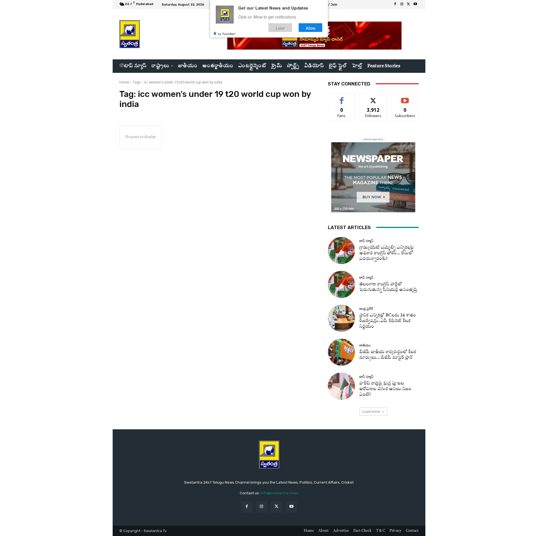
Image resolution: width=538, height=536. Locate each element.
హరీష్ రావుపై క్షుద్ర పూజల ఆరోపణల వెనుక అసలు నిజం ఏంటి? (385, 389)
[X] (408, 4)
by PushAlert (226, 33)
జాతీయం (365, 345)
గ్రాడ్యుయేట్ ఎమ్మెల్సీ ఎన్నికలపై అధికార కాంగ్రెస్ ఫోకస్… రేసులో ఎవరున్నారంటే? (386, 253)
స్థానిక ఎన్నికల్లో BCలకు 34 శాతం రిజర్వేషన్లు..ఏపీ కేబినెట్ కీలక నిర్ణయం (387, 321)
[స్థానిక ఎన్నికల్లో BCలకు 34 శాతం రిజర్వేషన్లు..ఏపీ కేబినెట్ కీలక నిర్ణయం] (341, 318)
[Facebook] (395, 4)
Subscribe (405, 97)
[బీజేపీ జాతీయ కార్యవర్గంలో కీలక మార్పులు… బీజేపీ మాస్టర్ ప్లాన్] (341, 352)
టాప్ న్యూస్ (366, 241)
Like (341, 97)
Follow (373, 97)
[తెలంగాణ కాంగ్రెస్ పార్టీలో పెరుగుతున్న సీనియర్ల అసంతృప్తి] (341, 284)
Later (280, 28)
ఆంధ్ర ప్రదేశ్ (366, 308)
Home (124, 82)
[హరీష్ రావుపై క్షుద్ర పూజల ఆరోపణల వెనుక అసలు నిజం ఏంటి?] (341, 386)
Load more (371, 411)
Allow (311, 28)
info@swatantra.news (279, 493)
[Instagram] (401, 4)
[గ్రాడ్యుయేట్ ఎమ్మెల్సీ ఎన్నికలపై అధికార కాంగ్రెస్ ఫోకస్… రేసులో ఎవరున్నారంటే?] (341, 250)
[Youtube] (415, 4)
